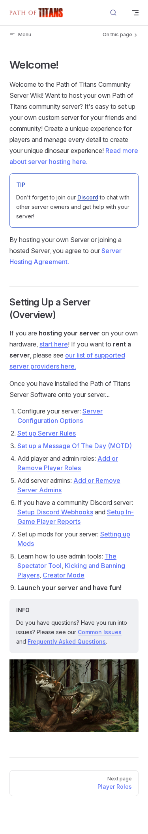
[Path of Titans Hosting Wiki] (37, 12)
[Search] (113, 13)
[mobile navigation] (135, 12)
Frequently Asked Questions (67, 641)
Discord (87, 197)
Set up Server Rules (46, 433)
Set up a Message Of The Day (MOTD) (74, 446)
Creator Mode (63, 575)
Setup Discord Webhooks (55, 512)
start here (53, 344)
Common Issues (100, 632)
